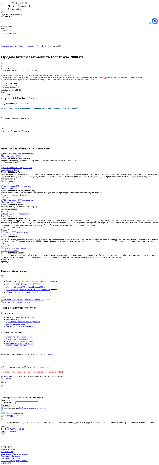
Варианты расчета (8, 449)
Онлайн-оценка (100, 40)
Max (5, 382)
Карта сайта (6, 463)
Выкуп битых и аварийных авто (19, 343)
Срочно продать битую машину (19, 326)
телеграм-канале (68, 108)
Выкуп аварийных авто (11, 456)
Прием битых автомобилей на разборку (23, 322)
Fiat (38, 46)
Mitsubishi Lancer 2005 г (11, 156)
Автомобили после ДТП (16, 346)
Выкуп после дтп (13, 319)
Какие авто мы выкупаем (45, 40)
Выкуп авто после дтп (10, 458)
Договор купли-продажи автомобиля (21, 317)
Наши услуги (75, 40)
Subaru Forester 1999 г (10, 170)
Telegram (7, 379)
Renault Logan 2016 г (10, 188)
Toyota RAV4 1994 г (9, 216)
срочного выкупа (45, 354)
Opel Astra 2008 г (8, 234)
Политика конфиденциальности (14, 461)
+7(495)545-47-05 (18, 2)
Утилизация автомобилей (17, 339)
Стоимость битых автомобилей (19, 337)
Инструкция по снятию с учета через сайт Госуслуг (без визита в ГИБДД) (32, 372)
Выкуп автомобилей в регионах (14, 454)
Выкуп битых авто (14, 40)
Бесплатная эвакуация (15, 324)
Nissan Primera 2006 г (10, 251)
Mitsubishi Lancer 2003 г (11, 202)
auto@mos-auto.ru (14, 431)
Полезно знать (7, 452)
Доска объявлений (127, 40)
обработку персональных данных (32, 408)
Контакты (150, 40)
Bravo (43, 46)
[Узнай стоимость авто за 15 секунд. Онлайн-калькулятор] (26, 367)
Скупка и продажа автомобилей (19, 341)
